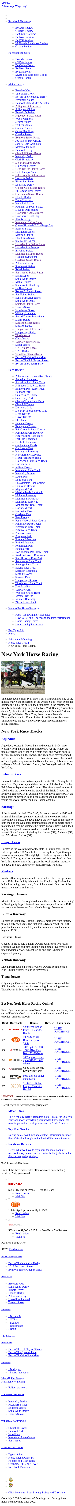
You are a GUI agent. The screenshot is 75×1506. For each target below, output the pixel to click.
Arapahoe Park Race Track (30, 382)
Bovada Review (24, 27)
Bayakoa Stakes (24, 250)
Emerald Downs (24, 423)
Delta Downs (22, 413)
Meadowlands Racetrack (29, 492)
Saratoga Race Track (26, 564)
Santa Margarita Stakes (28, 297)
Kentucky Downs (25, 473)
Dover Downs (23, 416)
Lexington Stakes (25, 231)
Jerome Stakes (23, 121)
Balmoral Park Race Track (29, 388)
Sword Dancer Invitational (29, 316)
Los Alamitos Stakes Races (30, 244)
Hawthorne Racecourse (28, 454)
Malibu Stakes (23, 281)
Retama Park (22, 548)
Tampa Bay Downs (26, 580)
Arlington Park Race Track (30, 385)
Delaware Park (23, 407)
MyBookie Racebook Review (31, 43)
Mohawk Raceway (25, 495)
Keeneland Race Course (21, 1437)
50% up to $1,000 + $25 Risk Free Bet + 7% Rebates (33, 1050)
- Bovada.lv (14, 1316)
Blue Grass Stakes (25, 237)
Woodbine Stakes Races (28, 354)
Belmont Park (23, 391)
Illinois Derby (23, 219)
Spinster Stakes (23, 228)
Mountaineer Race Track (29, 504)
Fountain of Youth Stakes (29, 206)
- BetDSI (13, 1328)
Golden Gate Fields (26, 445)
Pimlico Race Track (26, 529)
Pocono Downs (23, 533)
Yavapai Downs (24, 595)
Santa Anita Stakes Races (29, 272)
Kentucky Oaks (24, 156)
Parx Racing (22, 517)
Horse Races (6, 1277)
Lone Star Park (23, 479)
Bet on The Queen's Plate (29, 363)
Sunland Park (22, 577)
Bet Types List (16, 630)
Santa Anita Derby (25, 278)
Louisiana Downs (25, 486)
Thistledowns (22, 335)
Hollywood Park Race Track (31, 460)
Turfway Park (23, 589)
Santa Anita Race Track (28, 561)
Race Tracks (15, 369)
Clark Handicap (24, 159)
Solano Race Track (25, 567)
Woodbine (14, 1434)
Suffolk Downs (23, 573)
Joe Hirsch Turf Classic (28, 140)
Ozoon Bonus (23, 77)
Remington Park (24, 545)
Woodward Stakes (25, 310)
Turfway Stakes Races (27, 341)
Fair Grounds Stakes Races (30, 175)
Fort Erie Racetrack (26, 438)
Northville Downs (25, 511)
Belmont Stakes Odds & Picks (32, 103)
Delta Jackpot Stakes (26, 172)
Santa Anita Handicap (27, 285)
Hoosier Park (22, 464)
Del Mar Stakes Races (27, 162)
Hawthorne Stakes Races (29, 212)
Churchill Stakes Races (28, 153)
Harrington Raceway (26, 451)
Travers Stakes (23, 307)
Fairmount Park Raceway (29, 432)
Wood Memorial (24, 118)
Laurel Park (21, 476)
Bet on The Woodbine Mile (30, 357)
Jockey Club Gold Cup (28, 143)
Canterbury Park (24, 398)
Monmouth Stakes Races (29, 253)
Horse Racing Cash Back (29, 624)
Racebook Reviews (19, 21)
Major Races (15, 84)
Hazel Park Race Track (28, 457)
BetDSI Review (24, 40)
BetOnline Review (25, 33)
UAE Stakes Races (25, 347)
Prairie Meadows (24, 542)
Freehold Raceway (25, 442)
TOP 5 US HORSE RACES (12, 1395)
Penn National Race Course (30, 520)
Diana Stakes (22, 319)
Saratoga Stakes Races (27, 303)
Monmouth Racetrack (27, 498)
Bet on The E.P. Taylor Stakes (31, 360)
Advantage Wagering (14, 6)
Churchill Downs (24, 404)
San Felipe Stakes (25, 294)
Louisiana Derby (24, 184)
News (11, 633)
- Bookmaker (15, 1325)
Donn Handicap (24, 200)
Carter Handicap (24, 131)
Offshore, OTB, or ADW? (23, 1463)
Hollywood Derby (25, 165)
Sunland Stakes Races (27, 322)
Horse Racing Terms (26, 620)
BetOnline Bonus (25, 65)
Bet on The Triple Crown (11, 1256)
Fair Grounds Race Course (30, 429)
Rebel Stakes (22, 269)
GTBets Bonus (23, 62)
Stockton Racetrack (26, 570)
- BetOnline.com (8, 1336)
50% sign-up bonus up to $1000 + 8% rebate (33, 1060)
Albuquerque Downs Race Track (33, 376)
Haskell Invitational (26, 256)
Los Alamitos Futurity (27, 247)
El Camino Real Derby (28, 190)
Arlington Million (25, 109)
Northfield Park (23, 507)
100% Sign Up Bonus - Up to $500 (31, 1040)
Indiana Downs (23, 467)
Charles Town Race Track (29, 401)
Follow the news (17, 1387)
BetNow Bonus (24, 68)
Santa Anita (14, 1440)
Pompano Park (23, 536)
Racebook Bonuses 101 (21, 1467)
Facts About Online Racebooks (32, 614)
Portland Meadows (25, 539)
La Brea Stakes (23, 288)
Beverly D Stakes (25, 112)
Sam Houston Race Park (28, 558)
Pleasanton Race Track (27, 526)
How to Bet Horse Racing (22, 608)
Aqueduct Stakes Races (28, 115)
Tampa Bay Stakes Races (29, 329)
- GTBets (13, 1319)
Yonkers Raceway (25, 599)
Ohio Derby (22, 338)
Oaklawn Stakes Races (28, 259)
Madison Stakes (24, 234)
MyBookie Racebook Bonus (31, 74)
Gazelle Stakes (23, 134)
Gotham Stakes (23, 128)
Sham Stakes (22, 275)
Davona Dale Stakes (26, 209)
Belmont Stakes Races (27, 137)
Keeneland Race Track (27, 470)
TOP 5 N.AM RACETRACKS (13, 1421)
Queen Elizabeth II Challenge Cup (34, 225)
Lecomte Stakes (24, 178)
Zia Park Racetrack (25, 602)
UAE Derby (22, 351)
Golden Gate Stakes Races (30, 187)
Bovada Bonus (23, 59)
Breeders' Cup (23, 90)
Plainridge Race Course (28, 523)
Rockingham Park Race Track (31, 551)
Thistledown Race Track (28, 583)
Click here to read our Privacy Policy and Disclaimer (37, 1492)
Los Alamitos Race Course (30, 482)
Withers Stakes (23, 124)
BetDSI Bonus (23, 71)
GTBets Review (24, 30)
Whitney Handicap (25, 313)
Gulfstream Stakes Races (29, 194)
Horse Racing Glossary (21, 1457)
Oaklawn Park (23, 514)
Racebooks (5, 1309)
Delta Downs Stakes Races (30, 168)
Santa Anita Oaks (25, 300)
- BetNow (13, 1322)
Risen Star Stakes (25, 181)
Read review (16, 1249)
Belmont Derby (23, 150)
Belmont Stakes (17, 1407)
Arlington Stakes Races (28, 106)
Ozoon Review (23, 46)
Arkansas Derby (24, 263)
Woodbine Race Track (27, 592)
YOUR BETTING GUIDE (12, 1448)
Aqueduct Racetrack (26, 379)
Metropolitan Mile (25, 146)
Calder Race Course (26, 394)
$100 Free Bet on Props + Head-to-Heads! (32, 1086)
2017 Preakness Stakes (20, 1266)
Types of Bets (16, 1454)
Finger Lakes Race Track (29, 435)
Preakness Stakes (24, 99)
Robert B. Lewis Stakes (28, 291)
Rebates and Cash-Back (21, 1460)
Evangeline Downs (25, 426)
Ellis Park (20, 420)
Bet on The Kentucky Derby (31, 96)
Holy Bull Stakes (24, 203)
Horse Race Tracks (18, 642)
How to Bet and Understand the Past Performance (42, 617)
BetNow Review (24, 37)
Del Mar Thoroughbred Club (31, 410)
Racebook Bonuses (19, 52)
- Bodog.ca (14, 1369)
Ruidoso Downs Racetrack (30, 555)
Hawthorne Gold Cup (27, 216)
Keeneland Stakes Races (28, 222)
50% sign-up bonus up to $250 (33, 1077)
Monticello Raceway (26, 501)
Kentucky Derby (17, 1401)
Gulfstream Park (24, 448)
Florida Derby (23, 197)
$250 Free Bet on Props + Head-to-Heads (32, 1030)
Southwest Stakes (25, 266)
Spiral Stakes (22, 344)
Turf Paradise (22, 586)
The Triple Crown (25, 93)
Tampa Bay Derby (25, 332)
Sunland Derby (23, 325)
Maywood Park (23, 489)
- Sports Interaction (18, 1372)
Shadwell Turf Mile (26, 241)
